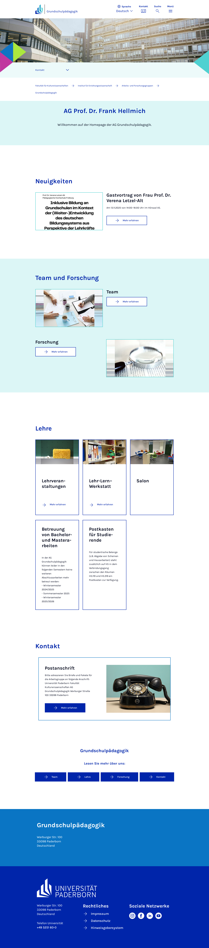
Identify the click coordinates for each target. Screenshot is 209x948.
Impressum (100, 914)
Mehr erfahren (131, 220)
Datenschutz (100, 921)
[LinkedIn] (150, 916)
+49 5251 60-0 (46, 927)
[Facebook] (141, 916)
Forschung (123, 776)
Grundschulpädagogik (62, 11)
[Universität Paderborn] (104, 887)
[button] (126, 9)
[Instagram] (132, 916)
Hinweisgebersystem (107, 928)
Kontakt (160, 776)
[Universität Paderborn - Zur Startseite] (39, 9)
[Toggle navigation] (67, 70)
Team (55, 776)
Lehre (87, 776)
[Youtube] (158, 916)
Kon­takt (39, 69)
